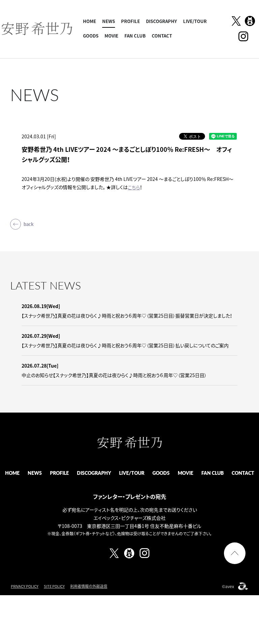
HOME (89, 21)
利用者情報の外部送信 (88, 586)
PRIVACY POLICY (24, 586)
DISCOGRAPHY (161, 21)
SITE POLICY (54, 586)
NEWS (108, 21)
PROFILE (130, 21)
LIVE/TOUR (195, 21)
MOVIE (111, 35)
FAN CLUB (135, 35)
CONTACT (162, 35)
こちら (134, 187)
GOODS (90, 35)
